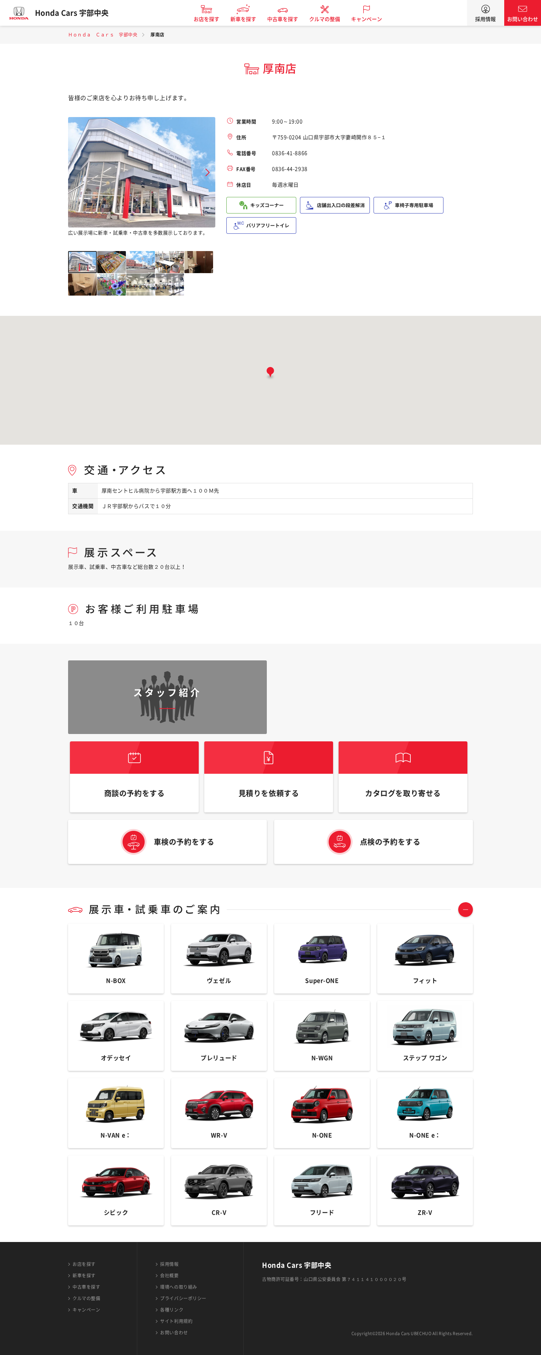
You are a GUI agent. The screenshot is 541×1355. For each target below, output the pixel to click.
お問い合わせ (522, 19)
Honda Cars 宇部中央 (72, 13)
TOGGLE (465, 909)
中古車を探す (282, 19)
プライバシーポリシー (183, 1298)
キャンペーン (366, 19)
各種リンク (171, 1310)
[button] (270, 373)
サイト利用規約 (176, 1321)
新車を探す (243, 19)
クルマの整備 (324, 19)
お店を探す (206, 19)
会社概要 (169, 1275)
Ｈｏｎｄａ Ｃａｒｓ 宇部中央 (102, 34)
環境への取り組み (178, 1287)
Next (207, 172)
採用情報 (485, 19)
